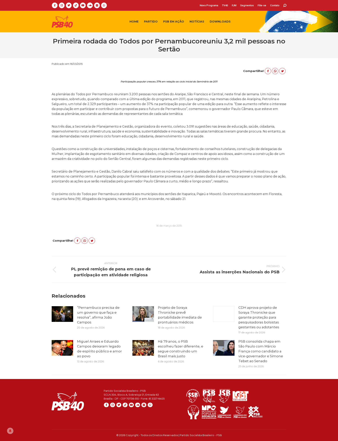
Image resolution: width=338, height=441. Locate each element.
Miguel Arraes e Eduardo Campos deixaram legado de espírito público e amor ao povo (99, 348)
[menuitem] (209, 5)
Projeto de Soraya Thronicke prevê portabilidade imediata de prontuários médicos (180, 315)
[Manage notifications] (10, 431)
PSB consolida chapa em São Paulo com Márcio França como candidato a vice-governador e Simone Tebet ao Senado (260, 351)
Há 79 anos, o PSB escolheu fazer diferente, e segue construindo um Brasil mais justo (180, 348)
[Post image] (62, 314)
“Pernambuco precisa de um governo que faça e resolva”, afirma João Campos (98, 315)
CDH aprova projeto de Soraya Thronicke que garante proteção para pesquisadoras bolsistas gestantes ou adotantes (258, 317)
